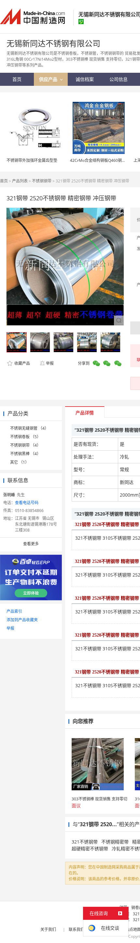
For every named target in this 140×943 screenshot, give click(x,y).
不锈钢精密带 (115, 842)
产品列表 (20, 181)
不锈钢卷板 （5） (25, 437)
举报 (50, 363)
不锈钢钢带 (41, 181)
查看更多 (31, 544)
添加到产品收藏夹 (22, 620)
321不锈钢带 (85, 842)
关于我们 (48, 929)
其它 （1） (19, 462)
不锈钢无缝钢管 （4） (29, 428)
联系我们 (76, 929)
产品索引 (14, 611)
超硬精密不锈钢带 (90, 848)
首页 (4, 181)
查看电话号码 (26, 502)
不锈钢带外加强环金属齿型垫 (32, 160)
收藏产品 (21, 363)
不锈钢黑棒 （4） (25, 453)
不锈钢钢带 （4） (25, 445)
